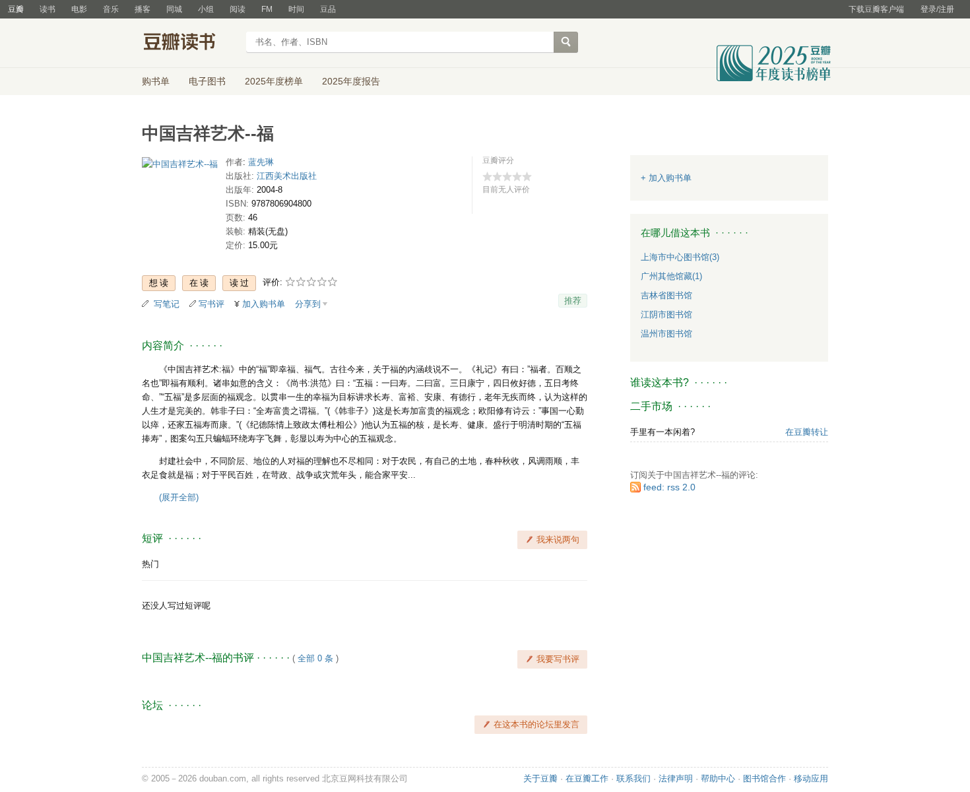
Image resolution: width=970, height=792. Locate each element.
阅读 (237, 9)
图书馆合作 (764, 778)
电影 (79, 9)
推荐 (572, 301)
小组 (206, 9)
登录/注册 (937, 9)
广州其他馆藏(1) (671, 276)
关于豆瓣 (540, 778)
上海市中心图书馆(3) (680, 257)
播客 (142, 9)
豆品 (328, 9)
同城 (174, 9)
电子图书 (207, 81)
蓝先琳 (261, 162)
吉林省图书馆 (666, 295)
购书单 (156, 81)
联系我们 (633, 778)
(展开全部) (179, 497)
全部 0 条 (315, 658)
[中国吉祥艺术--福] (180, 167)
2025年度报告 (351, 81)
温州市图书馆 (666, 334)
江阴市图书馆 (666, 314)
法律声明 (676, 778)
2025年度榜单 (274, 81)
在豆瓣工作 (587, 778)
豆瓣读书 (190, 43)
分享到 (308, 304)
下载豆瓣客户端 (876, 9)
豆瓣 (16, 9)
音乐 (111, 9)
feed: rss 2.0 (669, 487)
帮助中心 (718, 778)
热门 (150, 564)
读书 (47, 9)
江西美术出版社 (287, 176)
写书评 (211, 304)
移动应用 (811, 778)
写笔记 (166, 304)
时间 (296, 9)
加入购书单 (263, 304)
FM (267, 9)
